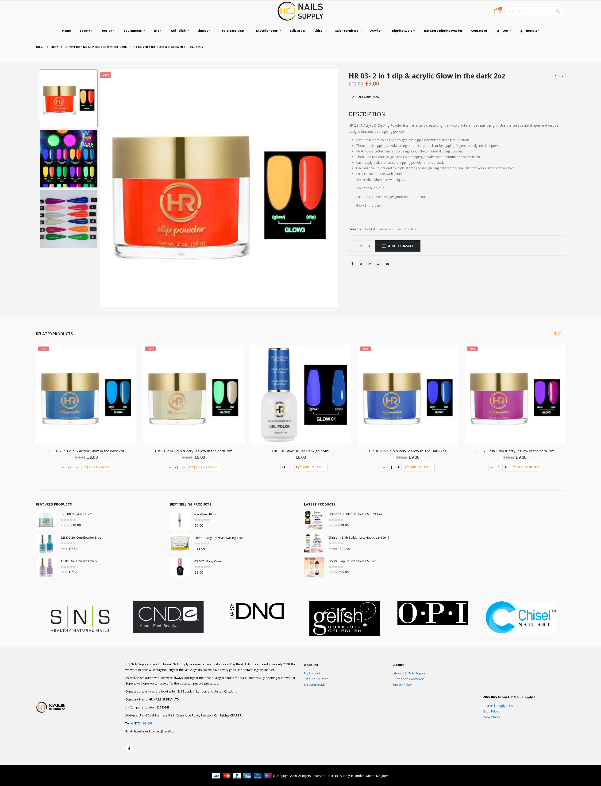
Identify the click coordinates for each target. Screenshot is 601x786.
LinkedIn (370, 264)
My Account (312, 673)
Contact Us (479, 31)
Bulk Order (297, 31)
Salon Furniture (346, 31)
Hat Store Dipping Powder (443, 31)
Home (66, 31)
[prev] (555, 76)
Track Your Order (316, 679)
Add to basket (401, 246)
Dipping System (403, 31)
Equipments (133, 31)
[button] (100, 188)
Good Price (490, 711)
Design (107, 31)
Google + (378, 264)
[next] (562, 76)
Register (532, 31)
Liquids (202, 31)
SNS (156, 31)
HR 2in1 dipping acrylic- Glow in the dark (389, 229)
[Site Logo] (300, 11)
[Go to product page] (193, 395)
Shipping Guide (315, 685)
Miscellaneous (267, 31)
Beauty (85, 31)
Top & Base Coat (232, 31)
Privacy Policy (402, 685)
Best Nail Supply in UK (498, 706)
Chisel (319, 31)
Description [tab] (368, 96)
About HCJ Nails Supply (409, 673)
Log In (506, 31)
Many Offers (491, 717)
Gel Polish (178, 31)
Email (387, 264)
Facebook (352, 264)
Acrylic (375, 31)
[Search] (558, 11)
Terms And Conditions (408, 679)
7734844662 (144, 723)
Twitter (361, 264)
